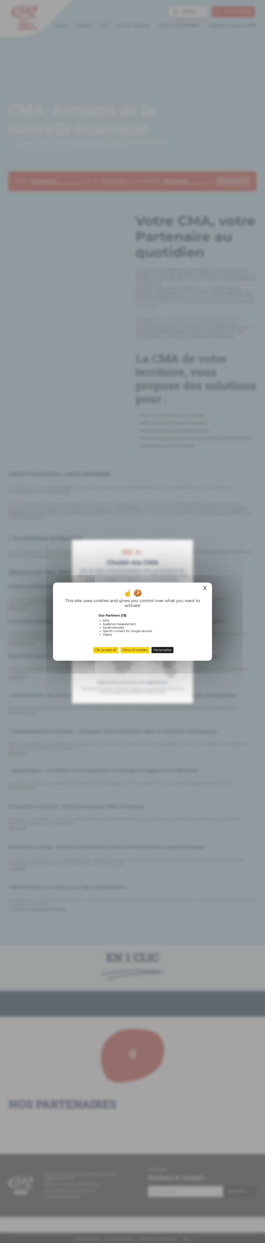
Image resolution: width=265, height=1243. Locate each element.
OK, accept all (105, 650)
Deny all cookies (134, 650)
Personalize (162, 650)
